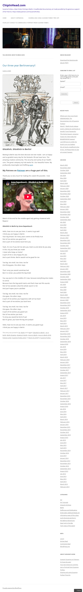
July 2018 (63, 347)
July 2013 (63, 474)
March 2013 (64, 484)
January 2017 (64, 393)
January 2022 (64, 238)
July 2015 (63, 440)
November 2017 (65, 367)
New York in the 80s (66, 523)
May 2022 (63, 227)
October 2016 (64, 401)
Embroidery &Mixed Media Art (70, 513)
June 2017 (63, 380)
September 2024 (65, 173)
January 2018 (64, 362)
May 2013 (63, 479)
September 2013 (65, 469)
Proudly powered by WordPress (12, 588)
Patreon (21, 170)
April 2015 (63, 448)
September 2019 (65, 310)
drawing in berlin (22, 335)
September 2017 (65, 373)
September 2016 (65, 404)
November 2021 (65, 243)
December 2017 (65, 365)
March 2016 (64, 419)
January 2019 (64, 331)
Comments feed (65, 544)
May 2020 (63, 290)
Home (4, 18)
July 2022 (63, 222)
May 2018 (63, 352)
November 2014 (65, 450)
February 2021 (64, 266)
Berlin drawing (11, 335)
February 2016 (64, 422)
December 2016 (65, 396)
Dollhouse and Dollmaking (68, 510)
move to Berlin (33, 335)
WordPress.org (65, 546)
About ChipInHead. (17, 18)
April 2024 (63, 181)
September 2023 (65, 199)
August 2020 (64, 282)
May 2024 (63, 178)
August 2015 (64, 438)
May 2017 (63, 383)
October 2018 (64, 339)
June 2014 (63, 456)
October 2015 (64, 432)
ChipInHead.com (14, 5)
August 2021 (64, 251)
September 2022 (65, 220)
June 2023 (63, 201)
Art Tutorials (64, 502)
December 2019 (65, 303)
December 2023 (65, 191)
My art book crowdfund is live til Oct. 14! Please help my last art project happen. (69, 149)
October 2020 (64, 277)
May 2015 (63, 445)
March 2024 (64, 183)
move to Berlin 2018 (44, 335)
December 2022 (65, 212)
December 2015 (65, 427)
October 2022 (64, 217)
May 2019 (63, 321)
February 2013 (64, 487)
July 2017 (63, 378)
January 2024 (64, 188)
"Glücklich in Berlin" (39, 333)
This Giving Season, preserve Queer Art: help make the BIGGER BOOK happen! (69, 136)
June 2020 (63, 287)
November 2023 (65, 194)
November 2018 (65, 336)
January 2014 (64, 458)
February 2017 (64, 391)
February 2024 (64, 186)
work (31, 165)
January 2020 (64, 300)
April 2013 (63, 482)
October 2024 (64, 170)
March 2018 (64, 357)
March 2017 (64, 388)
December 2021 (65, 240)
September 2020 (65, 279)
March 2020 (64, 295)
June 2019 (63, 318)
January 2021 (64, 269)
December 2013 (65, 461)
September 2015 (65, 435)
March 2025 (64, 165)
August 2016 (64, 406)
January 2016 (64, 425)
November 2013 (65, 463)
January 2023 (64, 209)
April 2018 (63, 355)
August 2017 (64, 375)
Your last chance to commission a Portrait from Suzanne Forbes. (26, 23)
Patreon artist (7, 338)
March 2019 (64, 326)
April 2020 (63, 292)
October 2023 (64, 196)
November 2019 (65, 305)
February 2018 (64, 360)
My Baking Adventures (67, 521)
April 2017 (63, 386)
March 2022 (64, 233)
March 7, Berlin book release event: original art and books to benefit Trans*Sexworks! (70, 128)
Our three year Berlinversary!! (19, 65)
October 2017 (64, 370)
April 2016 (63, 417)
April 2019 (63, 323)
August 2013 (64, 471)
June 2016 (63, 412)
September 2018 (65, 342)
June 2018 (63, 349)
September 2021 (65, 248)
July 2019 (63, 316)
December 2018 (65, 334)
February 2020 (64, 297)
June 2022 (63, 225)
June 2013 (63, 476)
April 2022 (63, 230)
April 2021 (63, 261)
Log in (62, 539)
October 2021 (64, 246)
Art (19, 333)
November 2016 (65, 399)
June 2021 (63, 256)
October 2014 (64, 453)
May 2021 (63, 259)
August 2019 (64, 313)
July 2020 (63, 284)
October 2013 (64, 466)
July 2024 (63, 176)
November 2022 (65, 214)
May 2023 (63, 204)
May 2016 (63, 414)
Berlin (23, 333)
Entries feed (64, 541)
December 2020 (65, 271)
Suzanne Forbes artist (19, 338)
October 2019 (64, 308)
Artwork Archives (65, 505)
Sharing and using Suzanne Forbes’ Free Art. (43, 18)
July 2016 (63, 409)
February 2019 (64, 329)
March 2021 (64, 264)
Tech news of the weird (67, 526)
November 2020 (65, 274)
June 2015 (63, 443)
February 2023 (64, 207)
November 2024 (65, 168)
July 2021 (63, 253)
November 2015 (65, 430)
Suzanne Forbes (45, 338)
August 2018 (64, 344)
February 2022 (64, 235)
